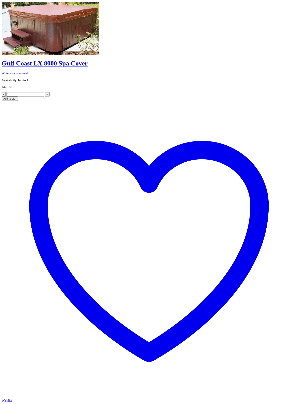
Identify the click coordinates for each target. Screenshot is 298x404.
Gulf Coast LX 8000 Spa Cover (45, 63)
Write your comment (15, 73)
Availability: (9, 80)
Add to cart (9, 98)
